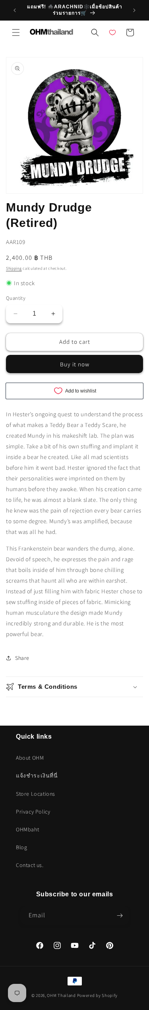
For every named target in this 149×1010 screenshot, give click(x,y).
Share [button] (22, 657)
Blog (21, 847)
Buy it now (74, 364)
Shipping (14, 268)
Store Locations (35, 793)
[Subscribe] (120, 915)
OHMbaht (27, 829)
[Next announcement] (134, 10)
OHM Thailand (61, 995)
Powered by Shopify (97, 995)
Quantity (15, 298)
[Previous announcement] (14, 10)
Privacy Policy (33, 811)
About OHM (30, 757)
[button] (16, 32)
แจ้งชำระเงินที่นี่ (37, 775)
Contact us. (30, 865)
